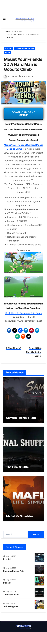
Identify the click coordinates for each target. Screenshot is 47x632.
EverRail (7, 559)
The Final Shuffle (17, 467)
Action (8, 48)
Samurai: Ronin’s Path (21, 417)
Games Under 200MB (24, 48)
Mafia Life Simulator (19, 516)
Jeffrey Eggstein (10, 606)
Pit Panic (7, 582)
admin (14, 76)
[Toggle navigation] (4, 19)
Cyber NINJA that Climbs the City (33, 352)
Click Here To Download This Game (23, 313)
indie (7, 52)
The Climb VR (14, 348)
